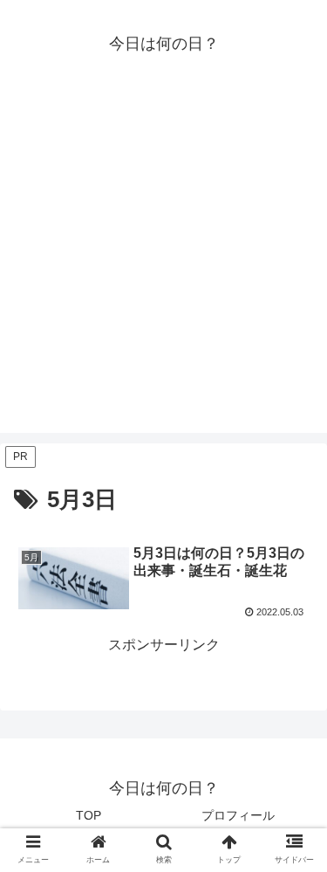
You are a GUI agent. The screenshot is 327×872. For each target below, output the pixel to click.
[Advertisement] (163, 269)
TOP (88, 815)
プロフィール (238, 815)
